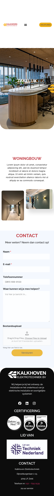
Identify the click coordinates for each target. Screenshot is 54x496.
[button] (25, 25)
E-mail (7, 264)
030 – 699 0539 (33, 483)
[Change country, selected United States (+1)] (6, 282)
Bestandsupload (12, 326)
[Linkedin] (27, 403)
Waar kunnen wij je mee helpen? (21, 288)
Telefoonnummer (13, 277)
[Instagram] (34, 403)
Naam (7, 251)
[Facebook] (20, 403)
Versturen (27, 352)
